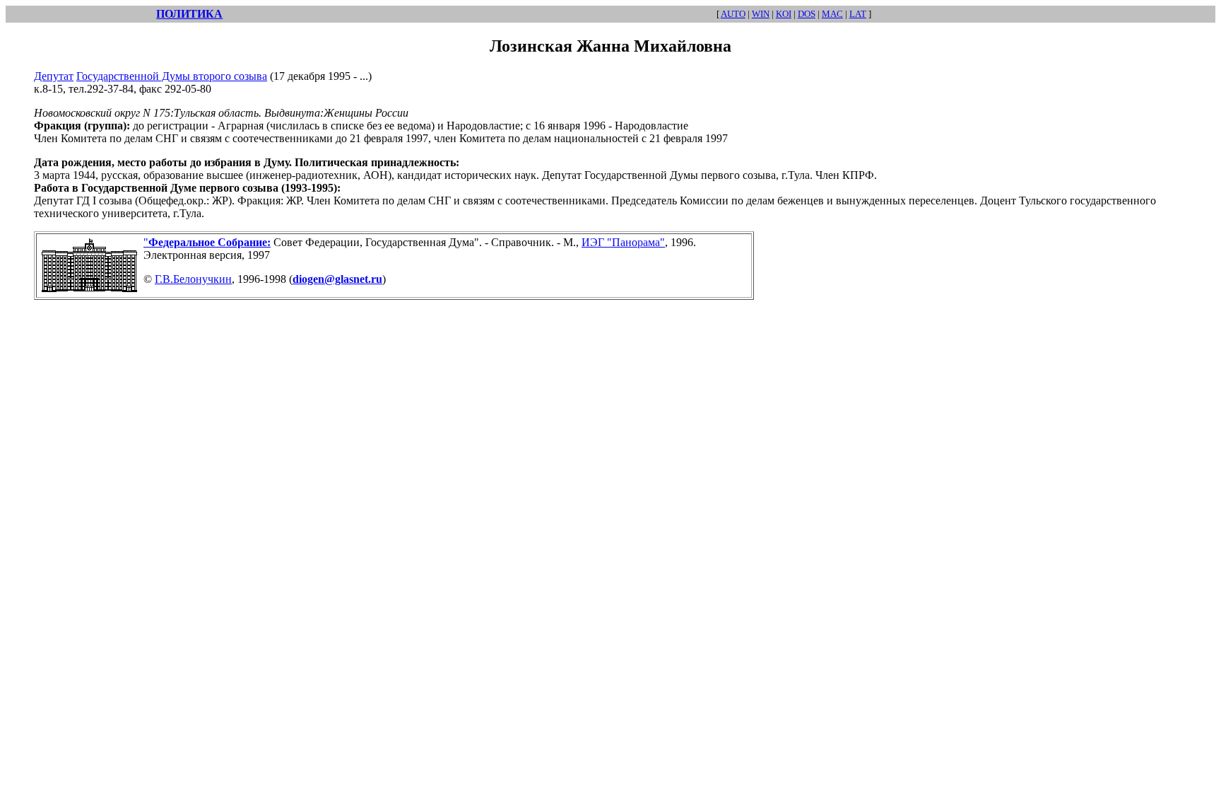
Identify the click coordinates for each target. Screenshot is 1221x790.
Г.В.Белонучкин (193, 279)
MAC (832, 13)
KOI (783, 13)
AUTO (733, 13)
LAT (857, 13)
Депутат (53, 76)
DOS (806, 13)
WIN (760, 13)
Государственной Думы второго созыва (171, 76)
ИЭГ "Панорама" (623, 242)
